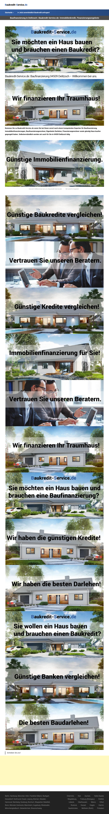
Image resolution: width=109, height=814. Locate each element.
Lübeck (71, 802)
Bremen (36, 799)
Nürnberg (16, 802)
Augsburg (36, 805)
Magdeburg (72, 799)
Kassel (83, 805)
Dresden (43, 799)
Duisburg (24, 802)
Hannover (8, 802)
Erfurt (102, 802)
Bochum (31, 802)
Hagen (92, 805)
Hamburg (13, 796)
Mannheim (28, 805)
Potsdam (100, 808)
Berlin (7, 796)
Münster (13, 805)
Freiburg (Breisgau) (87, 799)
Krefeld (101, 799)
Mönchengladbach (12, 808)
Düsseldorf (9, 799)
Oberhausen (82, 802)
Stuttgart (46, 796)
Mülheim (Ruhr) (87, 808)
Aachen (87, 796)
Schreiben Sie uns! (14, 753)
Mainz (93, 802)
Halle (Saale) (99, 796)
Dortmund (17, 799)
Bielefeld (46, 802)
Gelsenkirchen (25, 808)
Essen (24, 799)
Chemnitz (70, 796)
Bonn (7, 805)
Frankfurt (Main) (36, 796)
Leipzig (29, 799)
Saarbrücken (73, 808)
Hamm (101, 805)
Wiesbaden (45, 805)
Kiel (79, 796)
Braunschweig (36, 808)
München (21, 796)
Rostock (74, 805)
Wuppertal (39, 802)
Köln (27, 796)
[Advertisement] (54, 770)
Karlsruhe (20, 805)
